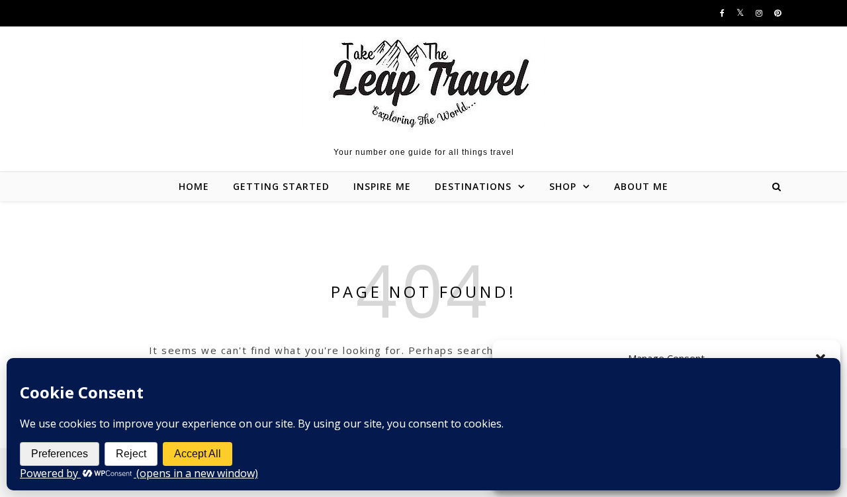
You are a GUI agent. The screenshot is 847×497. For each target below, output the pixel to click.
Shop (562, 186)
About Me (641, 186)
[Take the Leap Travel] (423, 83)
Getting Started (281, 186)
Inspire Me (382, 186)
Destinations (473, 186)
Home (194, 186)
